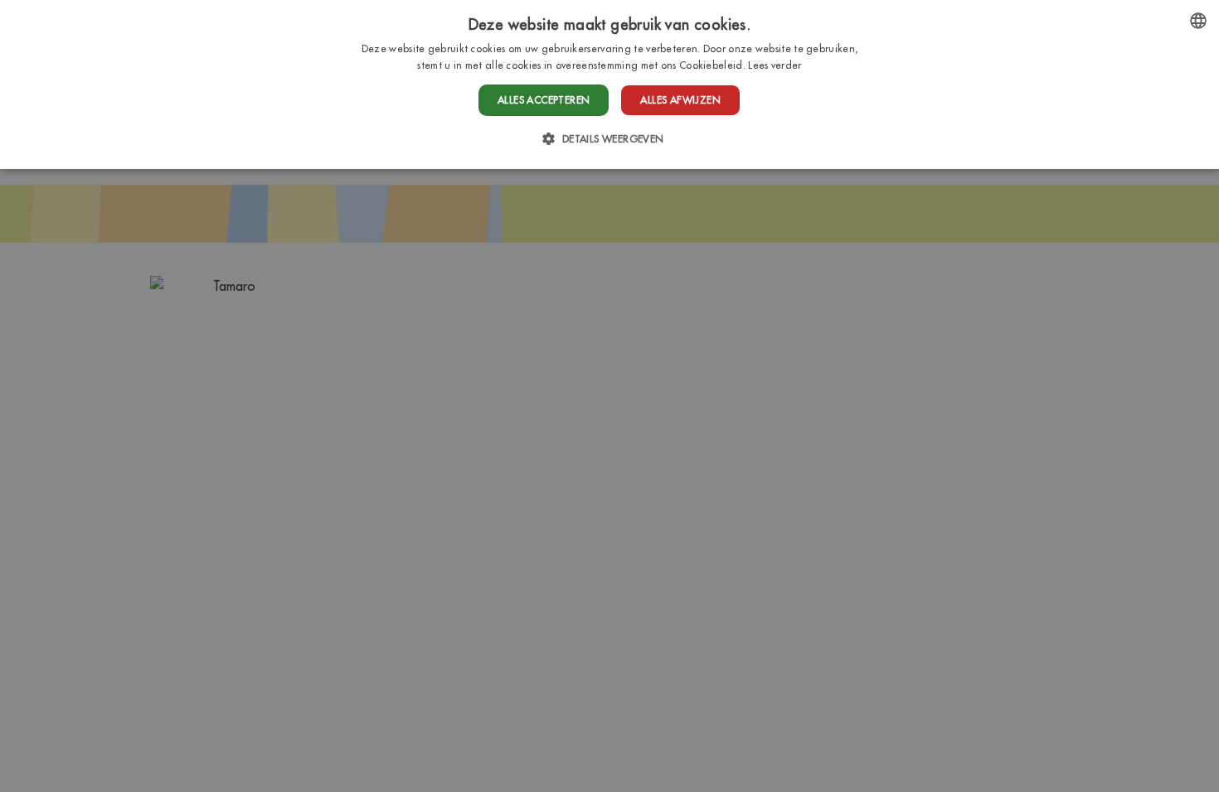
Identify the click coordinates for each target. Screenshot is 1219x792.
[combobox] (1198, 20)
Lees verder (774, 65)
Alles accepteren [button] (544, 100)
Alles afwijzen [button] (680, 100)
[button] (609, 138)
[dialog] (609, 84)
